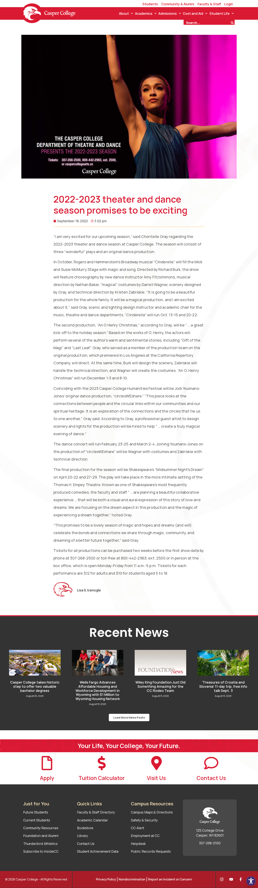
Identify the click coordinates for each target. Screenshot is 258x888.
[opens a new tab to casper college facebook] (241, 879)
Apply (47, 778)
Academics (143, 13)
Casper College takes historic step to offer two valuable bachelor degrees (34, 686)
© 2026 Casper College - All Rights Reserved (36, 879)
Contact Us (211, 778)
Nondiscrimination (132, 879)
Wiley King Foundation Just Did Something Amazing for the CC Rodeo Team (160, 686)
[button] (129, 717)
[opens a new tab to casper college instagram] (223, 879)
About (124, 13)
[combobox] (207, 22)
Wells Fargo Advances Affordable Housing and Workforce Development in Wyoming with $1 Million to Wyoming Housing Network (98, 690)
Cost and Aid (193, 13)
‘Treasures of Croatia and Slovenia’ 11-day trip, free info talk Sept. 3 (223, 686)
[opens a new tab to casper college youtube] (232, 879)
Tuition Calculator (102, 778)
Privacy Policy (106, 879)
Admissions (167, 13)
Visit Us (156, 778)
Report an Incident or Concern (170, 879)
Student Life (219, 13)
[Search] (233, 22)
